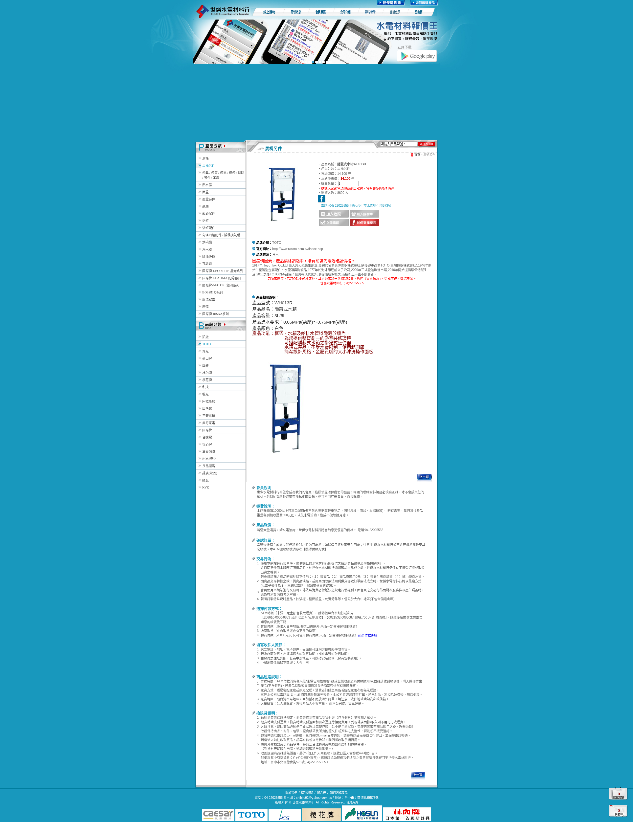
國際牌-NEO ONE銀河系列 (220, 285)
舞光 (205, 351)
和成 (205, 387)
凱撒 (205, 337)
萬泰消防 (208, 451)
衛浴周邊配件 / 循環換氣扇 (221, 235)
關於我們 (291, 793)
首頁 (417, 154)
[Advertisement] (316, 103)
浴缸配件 (208, 228)
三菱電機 (208, 416)
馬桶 (205, 158)
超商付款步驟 (367, 635)
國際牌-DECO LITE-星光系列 (222, 271)
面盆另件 (208, 199)
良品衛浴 (208, 466)
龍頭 (205, 206)
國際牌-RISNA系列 (215, 314)
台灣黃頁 (352, 802)
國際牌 (207, 430)
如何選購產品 (339, 793)
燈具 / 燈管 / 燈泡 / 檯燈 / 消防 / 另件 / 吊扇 (223, 175)
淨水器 (207, 249)
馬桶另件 (208, 165)
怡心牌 (207, 444)
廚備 (205, 307)
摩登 (205, 365)
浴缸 (205, 220)
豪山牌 (207, 358)
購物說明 (307, 793)
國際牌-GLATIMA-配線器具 (221, 278)
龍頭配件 (208, 213)
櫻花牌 (207, 380)
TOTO (206, 344)
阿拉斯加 (208, 401)
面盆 (205, 192)
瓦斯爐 (207, 264)
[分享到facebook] (321, 198)
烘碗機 (207, 242)
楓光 (205, 394)
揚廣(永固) (209, 473)
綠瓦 (205, 480)
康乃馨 (207, 408)
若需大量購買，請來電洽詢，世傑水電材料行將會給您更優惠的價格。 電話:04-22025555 (320, 530)
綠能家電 (208, 299)
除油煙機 (208, 256)
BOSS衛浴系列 (212, 292)
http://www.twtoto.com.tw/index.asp (297, 249)
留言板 (321, 793)
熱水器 (207, 185)
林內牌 (207, 373)
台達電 (207, 437)
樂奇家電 (208, 423)
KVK (205, 487)
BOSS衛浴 (209, 459)
